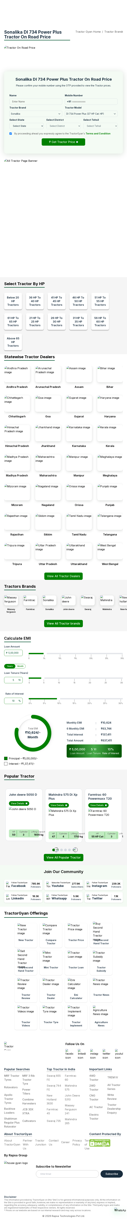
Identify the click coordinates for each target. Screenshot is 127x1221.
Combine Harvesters (29, 1101)
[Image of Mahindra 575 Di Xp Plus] (64, 819)
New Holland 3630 (51, 1099)
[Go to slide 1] (53, 850)
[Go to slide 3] (61, 850)
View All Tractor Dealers (63, 576)
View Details (17, 803)
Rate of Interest (14, 693)
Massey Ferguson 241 (71, 1109)
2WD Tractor (93, 1087)
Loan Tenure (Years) (16, 672)
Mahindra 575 (71, 1087)
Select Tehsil (91, 119)
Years (10, 666)
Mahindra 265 (71, 1121)
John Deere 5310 (72, 1097)
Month (20, 666)
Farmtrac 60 (70, 1077)
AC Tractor (96, 1107)
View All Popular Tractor (63, 857)
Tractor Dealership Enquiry (114, 1108)
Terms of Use (88, 1144)
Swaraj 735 (54, 1121)
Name (13, 95)
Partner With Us (27, 1144)
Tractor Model (73, 107)
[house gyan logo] (20, 1177)
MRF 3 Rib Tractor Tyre (28, 1079)
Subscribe (112, 1173)
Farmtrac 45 (52, 1111)
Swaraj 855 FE (54, 1077)
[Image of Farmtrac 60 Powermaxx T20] (103, 819)
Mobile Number (74, 95)
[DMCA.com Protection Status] (99, 1143)
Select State (16, 119)
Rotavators (11, 1087)
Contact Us (54, 1142)
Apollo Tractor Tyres (8, 1098)
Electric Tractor (94, 1116)
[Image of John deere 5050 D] (24, 817)
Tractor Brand (17, 107)
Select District (55, 119)
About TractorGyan (12, 1142)
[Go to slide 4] (65, 850)
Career (65, 1142)
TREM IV (112, 1077)
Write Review (112, 1096)
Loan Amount (12, 646)
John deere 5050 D (23, 794)
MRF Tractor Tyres (11, 1077)
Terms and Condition (98, 133)
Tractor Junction (40, 1142)
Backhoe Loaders (9, 1110)
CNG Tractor (93, 1097)
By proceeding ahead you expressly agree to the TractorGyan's (62, 133)
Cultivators (29, 1121)
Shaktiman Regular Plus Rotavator (12, 1122)
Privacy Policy (77, 1142)
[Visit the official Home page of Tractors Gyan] (24, 1046)
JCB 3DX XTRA (27, 1111)
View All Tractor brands (63, 623)
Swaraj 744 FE (54, 1087)
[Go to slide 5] (69, 850)
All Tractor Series (113, 1087)
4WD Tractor (93, 1077)
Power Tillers (26, 1091)
